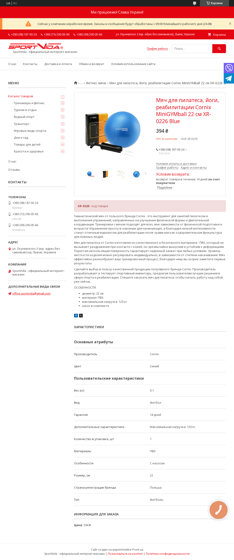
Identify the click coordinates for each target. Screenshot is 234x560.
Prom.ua (137, 550)
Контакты (30, 64)
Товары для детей (27, 144)
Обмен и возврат (91, 64)
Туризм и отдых (25, 110)
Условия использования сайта (133, 64)
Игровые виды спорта (30, 131)
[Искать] (219, 48)
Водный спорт (24, 117)
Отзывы (14, 170)
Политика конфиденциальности (168, 554)
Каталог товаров (20, 96)
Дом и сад (21, 137)
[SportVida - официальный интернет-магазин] (35, 48)
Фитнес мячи (96, 83)
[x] (81, 316)
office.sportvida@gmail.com (31, 293)
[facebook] (76, 316)
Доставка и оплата (58, 64)
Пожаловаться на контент (125, 554)
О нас (12, 64)
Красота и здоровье (29, 151)
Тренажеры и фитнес (29, 103)
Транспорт (21, 124)
